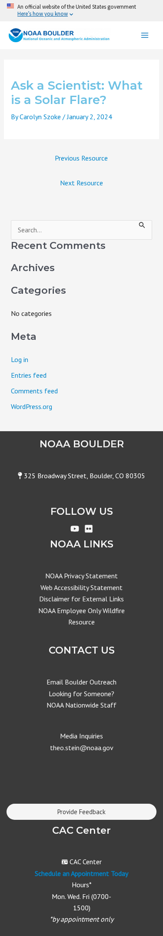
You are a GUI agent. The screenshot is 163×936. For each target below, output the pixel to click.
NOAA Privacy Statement (81, 575)
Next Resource (81, 182)
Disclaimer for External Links (81, 598)
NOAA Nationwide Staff (81, 705)
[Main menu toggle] (144, 35)
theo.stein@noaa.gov (81, 747)
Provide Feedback (81, 812)
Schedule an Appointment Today (81, 873)
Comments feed (34, 390)
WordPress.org (31, 406)
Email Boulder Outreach (81, 682)
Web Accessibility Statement (81, 587)
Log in (19, 359)
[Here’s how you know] (81, 10)
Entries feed (29, 375)
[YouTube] (74, 528)
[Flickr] (88, 528)
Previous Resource (81, 158)
